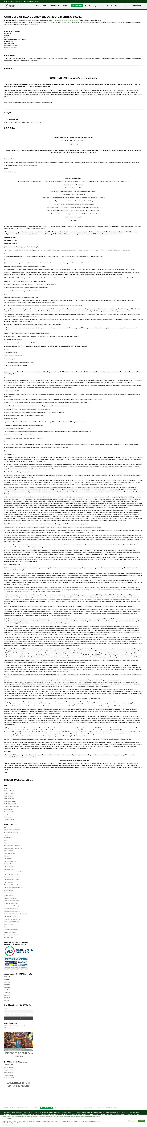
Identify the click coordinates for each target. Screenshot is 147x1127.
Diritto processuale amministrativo (14, 872)
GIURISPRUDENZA (54, 6)
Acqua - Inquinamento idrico (57, 20)
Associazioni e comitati (10, 843)
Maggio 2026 (8, 1070)
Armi (5, 840)
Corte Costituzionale (10, 793)
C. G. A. (6, 788)
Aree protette (8, 837)
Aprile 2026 (7, 1072)
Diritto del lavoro (9, 864)
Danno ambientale (9, 853)
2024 (5, 982)
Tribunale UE (7, 817)
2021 (5, 990)
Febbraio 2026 (8, 1078)
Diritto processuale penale (12, 879)
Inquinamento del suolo (11, 903)
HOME (37, 6)
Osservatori (105, 6)
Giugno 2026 (8, 1067)
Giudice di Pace (8, 809)
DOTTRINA (66, 6)
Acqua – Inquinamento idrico (12, 829)
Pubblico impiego (9, 924)
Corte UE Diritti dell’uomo (11, 806)
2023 (5, 984)
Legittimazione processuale (12, 911)
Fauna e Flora (8, 892)
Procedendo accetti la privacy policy (16, 1015)
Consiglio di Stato (9, 790)
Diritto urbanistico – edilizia (12, 885)
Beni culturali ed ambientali (12, 845)
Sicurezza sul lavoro (10, 932)
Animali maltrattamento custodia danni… (15, 914)
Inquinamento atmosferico (11, 900)
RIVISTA (45, 6)
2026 (5, 976)
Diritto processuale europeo (12, 877)
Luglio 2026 (7, 1064)
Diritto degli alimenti (10, 861)
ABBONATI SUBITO (77, 6)
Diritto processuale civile (11, 874)
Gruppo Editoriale (115, 6)
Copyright (89, 1112)
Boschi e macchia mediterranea (13, 848)
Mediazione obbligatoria (11, 916)
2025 (5, 979)
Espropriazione (8, 890)
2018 (5, 997)
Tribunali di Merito (9, 819)
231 (5, 827)
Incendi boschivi (8, 895)
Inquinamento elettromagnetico (13, 906)
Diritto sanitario (8, 882)
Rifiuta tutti (7, 1125)
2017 (5, 1000)
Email (5, 1008)
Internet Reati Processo (11, 908)
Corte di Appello (9, 798)
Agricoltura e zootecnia (11, 832)
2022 (5, 987)
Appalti (6, 835)
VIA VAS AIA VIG (8, 937)
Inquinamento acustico (10, 898)
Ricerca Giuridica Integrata (91, 6)
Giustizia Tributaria (9, 812)
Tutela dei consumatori (72, 20)
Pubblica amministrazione (11, 921)
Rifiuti (5, 927)
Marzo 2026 (7, 1075)
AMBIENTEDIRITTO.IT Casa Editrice (19, 1054)
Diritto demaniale (9, 869)
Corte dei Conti (8, 796)
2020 (5, 992)
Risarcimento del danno (11, 929)
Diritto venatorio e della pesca (13, 887)
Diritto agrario (8, 858)
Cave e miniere (8, 850)
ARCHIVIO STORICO (136, 6)
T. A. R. (6, 814)
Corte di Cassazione (10, 801)
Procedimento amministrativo (12, 919)
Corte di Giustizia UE (10, 804)
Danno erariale (8, 856)
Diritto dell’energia (9, 866)
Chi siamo (125, 6)
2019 (5, 995)
